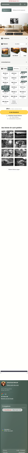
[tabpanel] (14, 53)
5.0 (5, 394)
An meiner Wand (19, 33)
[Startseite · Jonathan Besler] (5, 4)
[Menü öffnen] (24, 4)
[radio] (5, 74)
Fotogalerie (6, 406)
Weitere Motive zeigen (14, 169)
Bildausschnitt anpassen (19, 10)
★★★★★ (4, 396)
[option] (5, 52)
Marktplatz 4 (7, 429)
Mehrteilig (16, 68)
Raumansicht (6, 10)
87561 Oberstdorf (8, 431)
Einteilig (10, 68)
